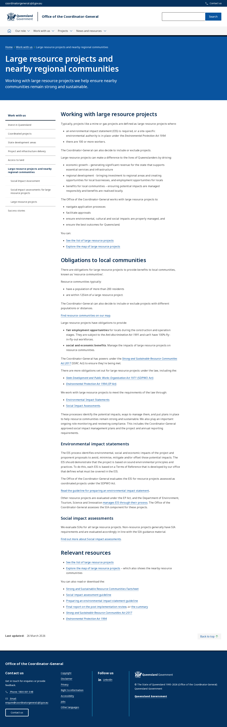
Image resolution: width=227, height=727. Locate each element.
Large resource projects (24, 201)
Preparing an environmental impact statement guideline (102, 601)
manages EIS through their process (125, 502)
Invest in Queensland (19, 124)
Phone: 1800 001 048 (21, 691)
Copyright (66, 673)
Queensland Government (151, 696)
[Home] (9, 31)
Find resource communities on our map (85, 315)
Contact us (17, 712)
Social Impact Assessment (25, 180)
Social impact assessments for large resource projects (31, 191)
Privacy (65, 684)
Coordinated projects (20, 133)
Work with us (24, 47)
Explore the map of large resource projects (93, 246)
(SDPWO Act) (110, 378)
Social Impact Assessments (83, 406)
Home (9, 47)
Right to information (72, 690)
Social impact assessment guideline (88, 595)
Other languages (70, 707)
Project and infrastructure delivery (27, 151)
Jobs (63, 701)
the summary (139, 607)
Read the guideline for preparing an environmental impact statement (105, 490)
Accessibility (67, 695)
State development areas (22, 142)
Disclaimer (66, 678)
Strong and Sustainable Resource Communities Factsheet (102, 589)
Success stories (16, 210)
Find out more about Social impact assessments (91, 539)
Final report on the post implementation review (96, 607)
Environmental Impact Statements (88, 400)
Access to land (16, 160)
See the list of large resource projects (90, 240)
